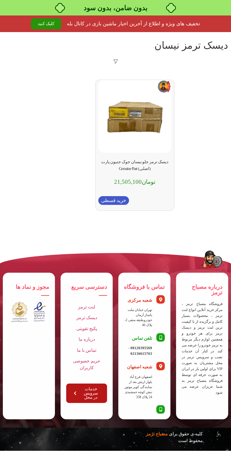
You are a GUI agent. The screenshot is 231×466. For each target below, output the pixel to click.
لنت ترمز (86, 306)
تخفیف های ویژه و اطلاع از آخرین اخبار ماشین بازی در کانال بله (133, 23)
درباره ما (87, 339)
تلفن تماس (142, 338)
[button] (113, 200)
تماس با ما (86, 350)
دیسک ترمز (86, 317)
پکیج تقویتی (86, 328)
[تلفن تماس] (160, 337)
